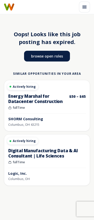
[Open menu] (84, 7)
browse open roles (47, 56)
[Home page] (9, 7)
